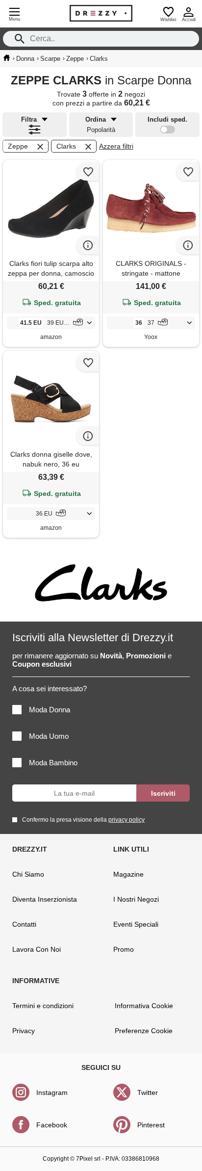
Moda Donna (49, 709)
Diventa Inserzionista (44, 899)
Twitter (147, 1092)
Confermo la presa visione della (83, 819)
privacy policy (126, 819)
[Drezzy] (101, 13)
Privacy (23, 1031)
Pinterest (151, 1125)
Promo (123, 949)
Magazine (128, 874)
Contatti (24, 924)
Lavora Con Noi (36, 949)
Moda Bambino (53, 762)
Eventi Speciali (135, 924)
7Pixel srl (88, 1158)
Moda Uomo (49, 736)
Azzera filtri (116, 146)
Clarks (66, 146)
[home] (6, 57)
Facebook (51, 1125)
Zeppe (18, 146)
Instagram (52, 1092)
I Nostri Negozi (136, 899)
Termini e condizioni (43, 1006)
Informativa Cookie (144, 1006)
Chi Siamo (28, 874)
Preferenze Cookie (144, 1031)
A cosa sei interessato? (49, 688)
